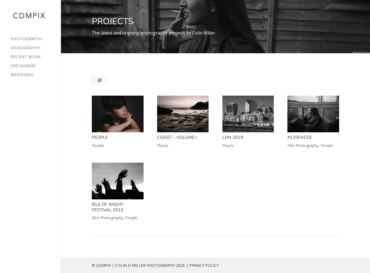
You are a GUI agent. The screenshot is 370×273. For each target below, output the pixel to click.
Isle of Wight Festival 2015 (108, 207)
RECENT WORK (26, 57)
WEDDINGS (22, 75)
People (100, 137)
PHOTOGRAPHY (26, 39)
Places (162, 145)
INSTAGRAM (23, 66)
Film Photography (303, 145)
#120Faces (299, 137)
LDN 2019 (232, 137)
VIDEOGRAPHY (25, 48)
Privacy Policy (204, 265)
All (100, 79)
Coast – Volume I (177, 137)
